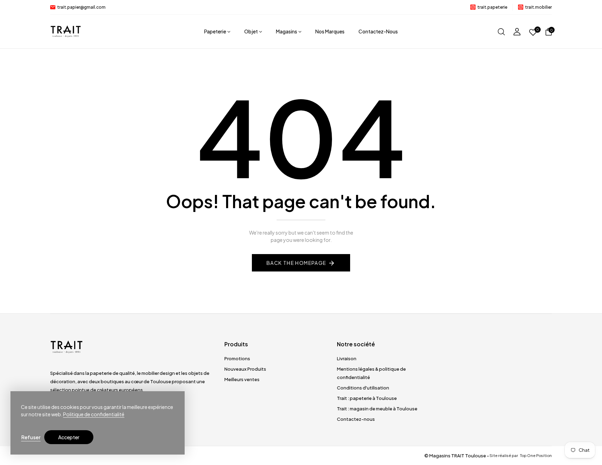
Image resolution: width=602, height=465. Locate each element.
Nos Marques (330, 31)
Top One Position (535, 455)
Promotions (237, 358)
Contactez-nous (378, 31)
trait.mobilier (538, 7)
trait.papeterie (492, 7)
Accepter (68, 437)
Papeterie (215, 31)
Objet (251, 31)
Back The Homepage (296, 263)
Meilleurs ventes (242, 379)
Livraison (346, 358)
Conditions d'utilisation (363, 388)
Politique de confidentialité (93, 414)
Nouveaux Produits (245, 369)
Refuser (30, 437)
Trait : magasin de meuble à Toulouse (377, 408)
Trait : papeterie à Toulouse (367, 398)
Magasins (286, 31)
